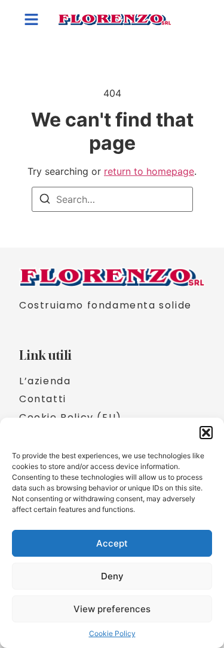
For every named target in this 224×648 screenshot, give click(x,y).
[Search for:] (112, 199)
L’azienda (44, 381)
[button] (206, 433)
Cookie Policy (112, 633)
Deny (112, 576)
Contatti (42, 399)
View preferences (112, 609)
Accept (112, 543)
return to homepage (149, 171)
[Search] (44, 200)
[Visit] (195, 20)
